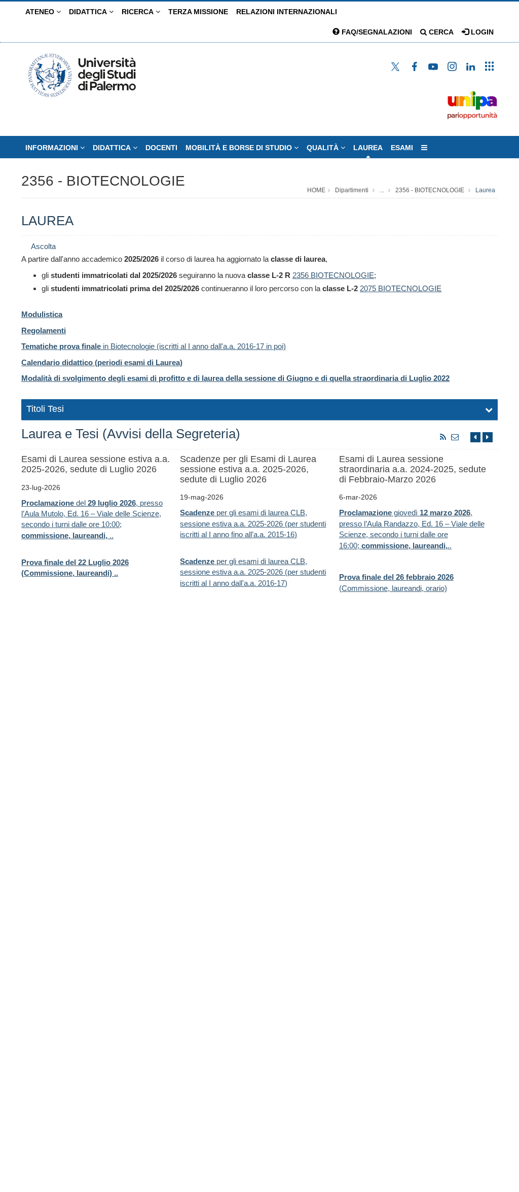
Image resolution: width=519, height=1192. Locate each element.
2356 (300, 275)
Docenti (161, 148)
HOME (316, 190)
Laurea (368, 148)
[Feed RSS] (443, 437)
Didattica (89, 12)
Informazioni (52, 148)
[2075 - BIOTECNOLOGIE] (377, 288)
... (382, 190)
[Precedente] (475, 437)
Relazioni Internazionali (286, 12)
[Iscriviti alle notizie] (455, 437)
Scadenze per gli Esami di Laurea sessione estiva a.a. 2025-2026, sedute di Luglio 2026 (248, 469)
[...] (424, 147)
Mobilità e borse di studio (240, 148)
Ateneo (40, 12)
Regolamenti (43, 330)
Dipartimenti (351, 190)
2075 (368, 288)
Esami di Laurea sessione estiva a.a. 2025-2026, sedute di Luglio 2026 (95, 464)
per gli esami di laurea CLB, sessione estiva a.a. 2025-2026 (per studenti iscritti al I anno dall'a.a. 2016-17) (253, 572)
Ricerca (139, 12)
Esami (402, 148)
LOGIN (481, 32)
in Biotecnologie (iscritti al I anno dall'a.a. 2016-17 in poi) (153, 346)
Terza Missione (198, 12)
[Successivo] (488, 437)
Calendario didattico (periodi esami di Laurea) (101, 362)
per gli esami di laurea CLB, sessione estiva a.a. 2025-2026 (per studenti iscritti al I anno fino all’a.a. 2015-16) (253, 523)
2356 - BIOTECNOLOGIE (103, 181)
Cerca (440, 32)
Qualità (324, 148)
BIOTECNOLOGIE (341, 275)
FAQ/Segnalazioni (376, 32)
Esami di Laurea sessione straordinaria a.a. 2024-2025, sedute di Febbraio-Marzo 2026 (412, 469)
